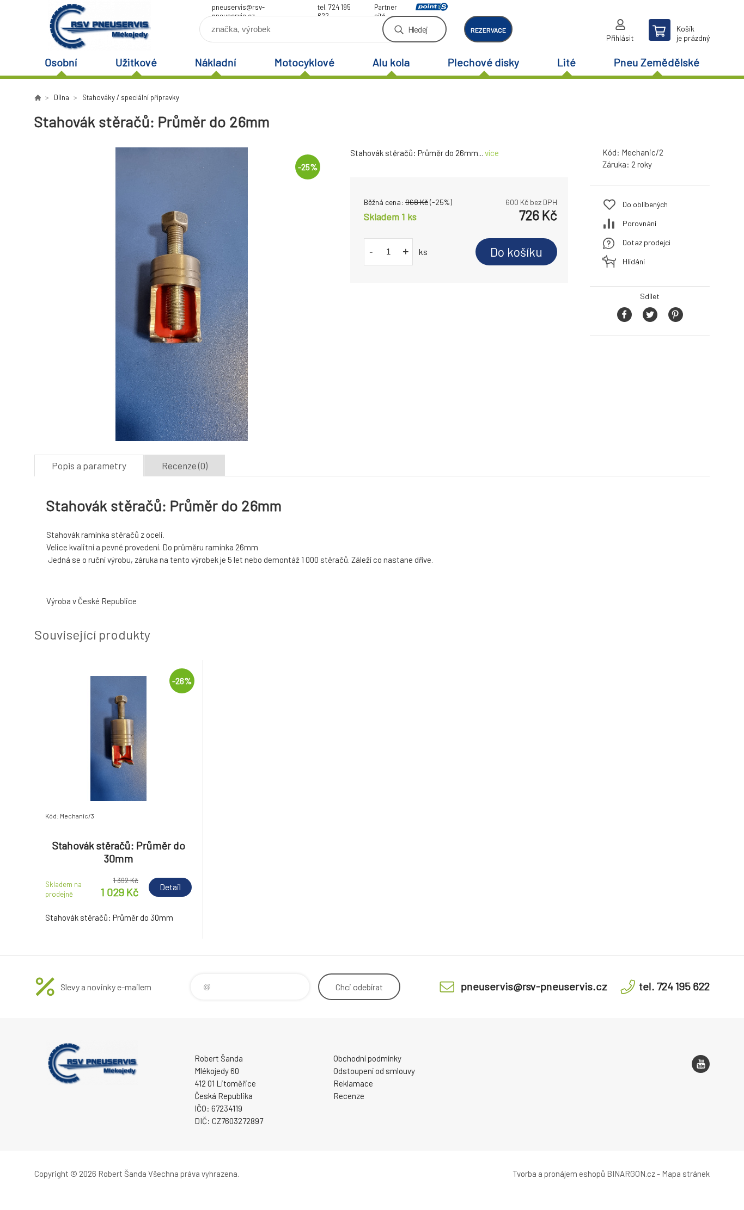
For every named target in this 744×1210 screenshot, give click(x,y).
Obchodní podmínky (367, 1058)
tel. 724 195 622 (334, 8)
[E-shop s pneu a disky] (37, 97)
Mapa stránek (686, 1173)
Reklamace (353, 1083)
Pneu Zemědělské (656, 62)
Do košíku (516, 251)
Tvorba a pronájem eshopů (559, 1173)
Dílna (61, 97)
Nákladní (215, 62)
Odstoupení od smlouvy (374, 1071)
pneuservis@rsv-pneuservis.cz (238, 8)
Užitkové (136, 62)
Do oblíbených (645, 204)
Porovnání (639, 223)
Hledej (418, 29)
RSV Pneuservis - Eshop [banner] (99, 25)
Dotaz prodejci (646, 242)
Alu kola (391, 62)
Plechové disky (483, 62)
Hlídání (634, 261)
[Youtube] (701, 1064)
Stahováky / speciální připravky (130, 97)
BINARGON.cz (631, 1173)
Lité (566, 62)
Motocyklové (304, 62)
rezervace (488, 30)
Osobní (61, 62)
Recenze (348, 1096)
